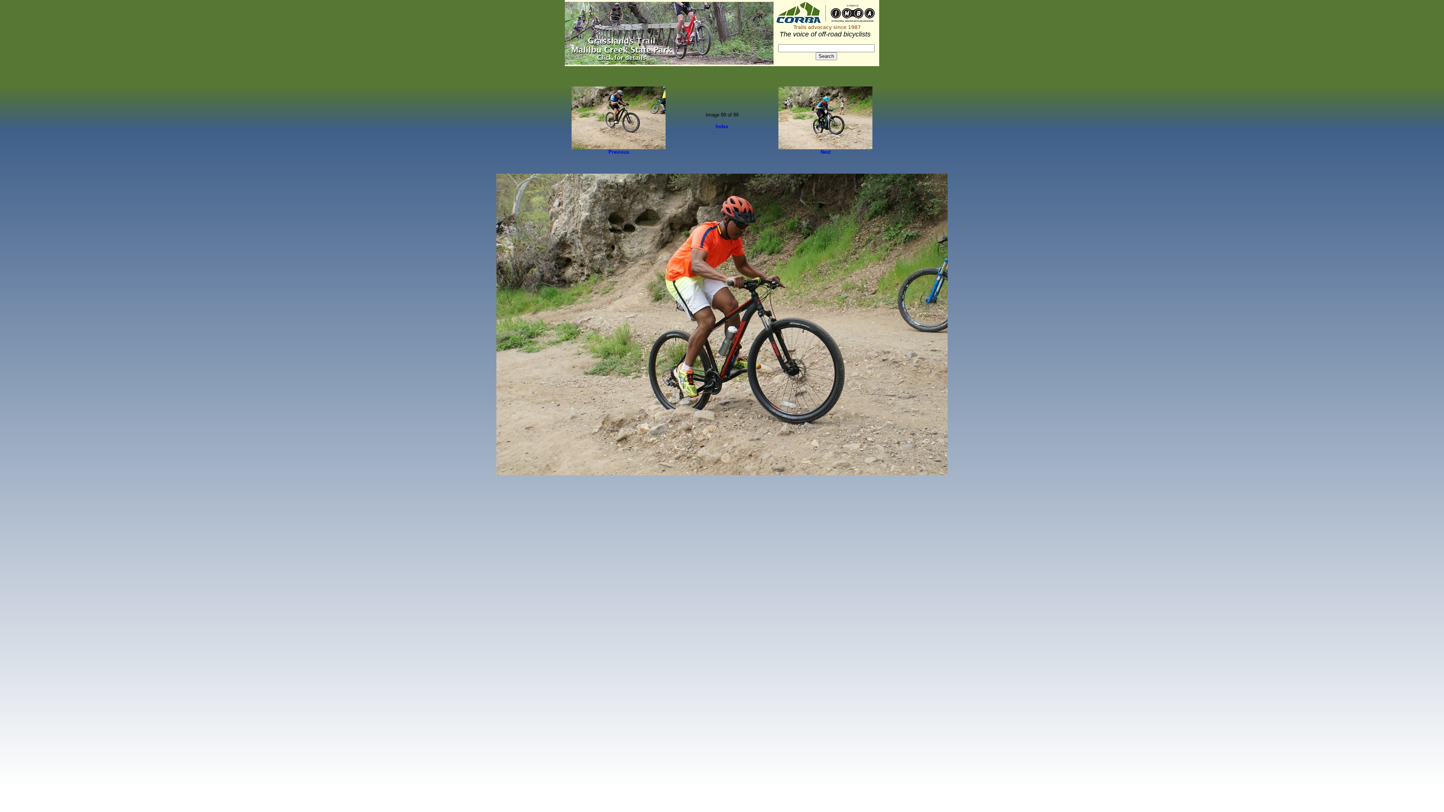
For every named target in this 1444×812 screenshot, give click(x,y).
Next (826, 152)
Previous (618, 152)
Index (722, 126)
